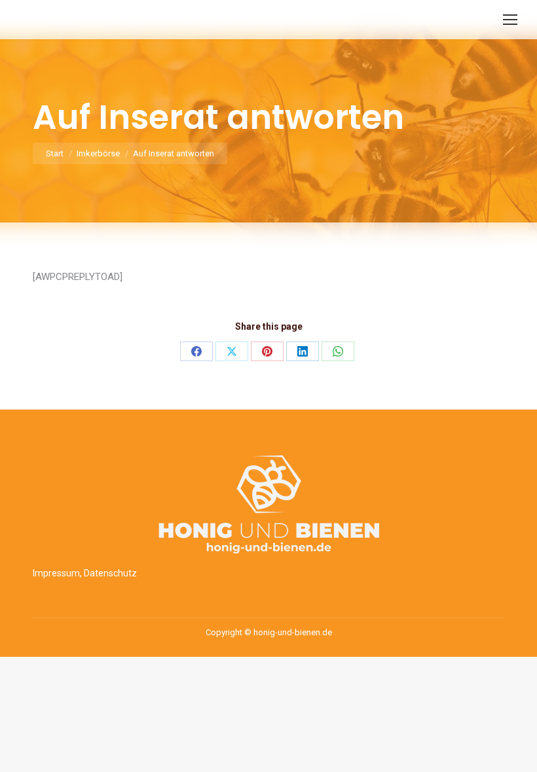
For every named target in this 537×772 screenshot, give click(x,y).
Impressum (56, 573)
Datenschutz (110, 573)
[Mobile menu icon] (510, 19)
